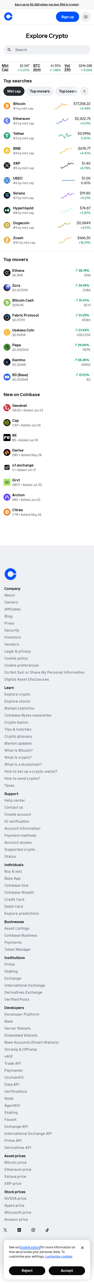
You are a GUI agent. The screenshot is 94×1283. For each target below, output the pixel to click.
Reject (27, 1270)
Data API (11, 1084)
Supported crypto (19, 849)
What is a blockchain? (23, 764)
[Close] (82, 1247)
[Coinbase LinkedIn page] (19, 1230)
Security (11, 630)
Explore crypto (17, 694)
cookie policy (30, 1247)
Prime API (13, 1140)
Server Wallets (17, 1028)
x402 (8, 1056)
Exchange (12, 978)
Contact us (13, 807)
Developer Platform (21, 1014)
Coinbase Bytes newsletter (28, 715)
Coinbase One (16, 885)
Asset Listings (16, 928)
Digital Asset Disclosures (26, 679)
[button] (86, 17)
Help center (14, 800)
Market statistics (19, 708)
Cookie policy (16, 658)
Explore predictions (21, 913)
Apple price (14, 1205)
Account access (18, 842)
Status (10, 856)
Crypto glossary (18, 736)
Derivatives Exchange (23, 992)
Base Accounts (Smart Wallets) (31, 1042)
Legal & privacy (17, 651)
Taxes (9, 785)
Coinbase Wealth (19, 892)
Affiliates (12, 609)
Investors (12, 637)
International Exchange (24, 985)
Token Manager (17, 949)
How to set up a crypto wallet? (30, 771)
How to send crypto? (22, 778)
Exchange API (16, 1126)
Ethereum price (17, 1169)
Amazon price (16, 1219)
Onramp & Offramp (20, 1049)
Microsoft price (17, 1212)
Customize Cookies (58, 1256)
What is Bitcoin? (18, 750)
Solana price (15, 1176)
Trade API (12, 1063)
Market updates (18, 743)
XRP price (12, 1183)
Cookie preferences (21, 665)
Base (8, 1021)
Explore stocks (17, 701)
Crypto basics (16, 722)
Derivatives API (17, 1147)
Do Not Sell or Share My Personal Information (44, 672)
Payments (13, 942)
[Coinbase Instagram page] (33, 1230)
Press (9, 623)
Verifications (15, 1091)
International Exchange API (28, 1133)
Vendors (11, 644)
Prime (9, 964)
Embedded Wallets (21, 1035)
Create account (17, 814)
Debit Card (13, 906)
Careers (11, 602)
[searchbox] (52, 49)
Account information (22, 828)
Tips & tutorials (17, 729)
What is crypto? (17, 757)
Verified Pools (17, 999)
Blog (8, 616)
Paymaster (13, 1070)
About (9, 595)
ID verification (16, 821)
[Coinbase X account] (5, 1230)
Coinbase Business (20, 935)
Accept (67, 1270)
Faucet (10, 1119)
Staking (11, 971)
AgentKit (12, 1105)
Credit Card (14, 899)
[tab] (13, 91)
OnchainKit (14, 1077)
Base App (12, 878)
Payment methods (20, 835)
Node (9, 1098)
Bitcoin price (15, 1162)
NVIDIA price (15, 1198)
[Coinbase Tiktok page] (47, 1230)
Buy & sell (13, 871)
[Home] (8, 16)
